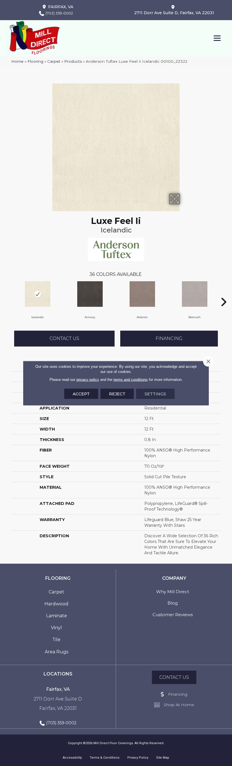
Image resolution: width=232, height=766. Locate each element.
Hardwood (56, 603)
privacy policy (87, 379)
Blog (172, 603)
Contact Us (64, 338)
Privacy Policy (137, 757)
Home (17, 61)
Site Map (162, 757)
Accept (81, 393)
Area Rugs (56, 651)
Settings (155, 393)
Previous (8, 293)
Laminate (56, 615)
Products (73, 61)
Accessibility (72, 757)
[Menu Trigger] (217, 38)
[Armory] (90, 294)
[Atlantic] (142, 294)
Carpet (53, 61)
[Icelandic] (37, 294)
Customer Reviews (172, 614)
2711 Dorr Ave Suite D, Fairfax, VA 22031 (174, 12)
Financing (169, 338)
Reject (117, 393)
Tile (56, 639)
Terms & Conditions (104, 757)
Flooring (35, 61)
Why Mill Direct (172, 591)
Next (223, 293)
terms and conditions (130, 379)
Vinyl (56, 627)
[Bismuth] (194, 294)
